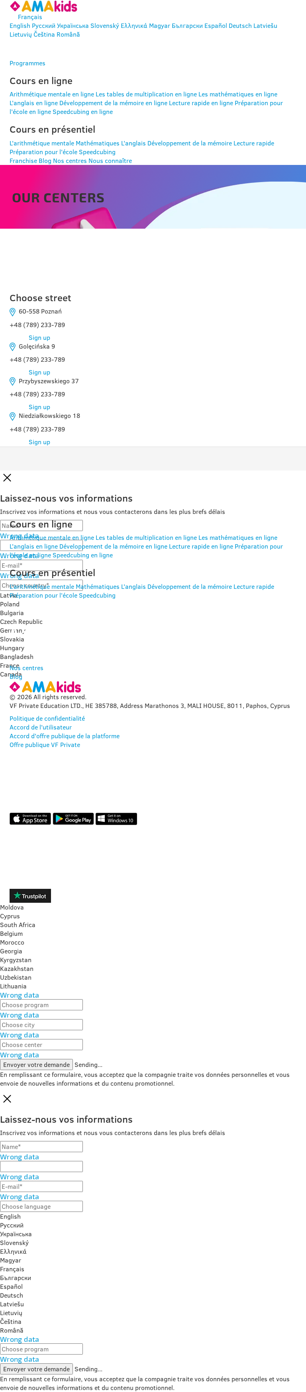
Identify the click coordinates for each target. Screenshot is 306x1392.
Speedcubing (97, 151)
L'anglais (133, 143)
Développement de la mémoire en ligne (113, 102)
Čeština (44, 34)
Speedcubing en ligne (83, 111)
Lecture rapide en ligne (201, 102)
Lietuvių (21, 34)
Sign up (39, 337)
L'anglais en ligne (34, 102)
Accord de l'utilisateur (41, 727)
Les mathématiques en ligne (237, 94)
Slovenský (104, 25)
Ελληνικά (134, 25)
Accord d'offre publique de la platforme (65, 735)
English (20, 25)
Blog (45, 160)
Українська (73, 25)
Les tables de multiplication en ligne (146, 94)
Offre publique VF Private (45, 744)
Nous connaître (110, 160)
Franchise (23, 160)
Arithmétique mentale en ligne (52, 94)
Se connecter (47, 49)
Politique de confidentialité (47, 718)
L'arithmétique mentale (42, 143)
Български (187, 25)
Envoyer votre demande (36, 1064)
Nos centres (70, 160)
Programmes (27, 63)
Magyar (159, 25)
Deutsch (240, 25)
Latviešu (265, 25)
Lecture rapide (253, 143)
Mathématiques (98, 143)
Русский (43, 25)
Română (68, 34)
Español (215, 25)
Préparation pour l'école (43, 151)
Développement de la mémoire (189, 143)
